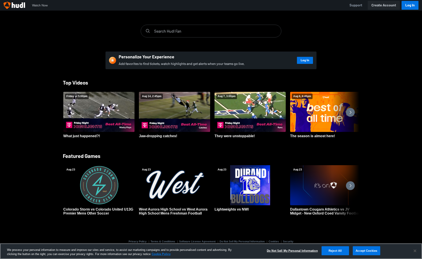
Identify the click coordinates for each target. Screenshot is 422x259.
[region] (211, 251)
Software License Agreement (197, 241)
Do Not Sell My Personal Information (242, 241)
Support (355, 5)
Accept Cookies (366, 250)
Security (288, 241)
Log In (410, 5)
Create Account (383, 5)
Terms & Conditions (163, 241)
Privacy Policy (138, 241)
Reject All (335, 250)
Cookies (274, 241)
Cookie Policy (161, 254)
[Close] (415, 251)
